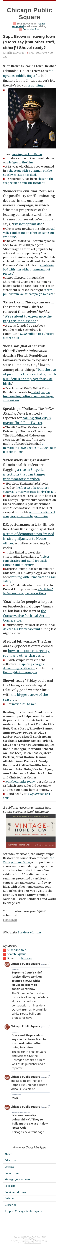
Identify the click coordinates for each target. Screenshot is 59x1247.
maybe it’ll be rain (24, 704)
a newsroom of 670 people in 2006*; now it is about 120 (29, 448)
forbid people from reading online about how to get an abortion (28, 396)
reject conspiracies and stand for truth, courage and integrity (26, 561)
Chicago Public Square (33, 1237)
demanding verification (19, 668)
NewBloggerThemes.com (33, 1243)
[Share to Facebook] (13, 920)
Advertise (10, 1160)
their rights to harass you (20, 672)
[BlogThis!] (7, 920)
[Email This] (4, 920)
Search (16, 954)
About (8, 1154)
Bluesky (26, 958)
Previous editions (29, 932)
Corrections (12, 1173)
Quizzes (9, 1198)
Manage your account (18, 1179)
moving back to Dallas (27, 154)
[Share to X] (10, 920)
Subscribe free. (17, 950)
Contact (9, 1166)
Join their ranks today (19, 781)
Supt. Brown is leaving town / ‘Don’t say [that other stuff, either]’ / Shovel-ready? (29, 42)
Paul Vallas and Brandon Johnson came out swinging (29, 233)
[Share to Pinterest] (15, 920)
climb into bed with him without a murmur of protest (28, 269)
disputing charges (31, 664)
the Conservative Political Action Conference (26, 615)
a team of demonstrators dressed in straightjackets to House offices (28, 538)
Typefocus (25, 1241)
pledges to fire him (20, 162)
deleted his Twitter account (21, 629)
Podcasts (10, 1185)
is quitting (35, 85)
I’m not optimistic (27, 224)
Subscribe (10, 1204)
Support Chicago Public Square (23, 1211)
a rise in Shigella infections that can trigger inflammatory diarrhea (24, 474)
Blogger (33, 1239)
